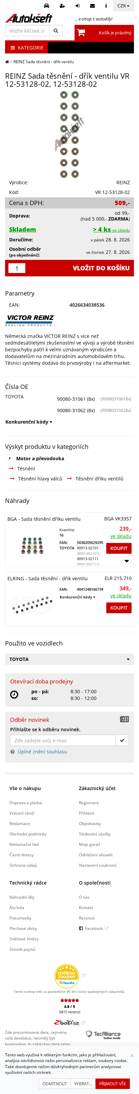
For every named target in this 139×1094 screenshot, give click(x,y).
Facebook (94, 928)
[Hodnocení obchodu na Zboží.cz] (69, 1022)
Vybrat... (83, 1084)
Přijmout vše (112, 1084)
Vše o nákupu (25, 788)
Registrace (89, 802)
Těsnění (26, 468)
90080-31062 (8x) (76, 410)
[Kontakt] (93, 5)
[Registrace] (63, 5)
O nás (84, 897)
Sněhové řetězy (23, 938)
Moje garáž (89, 844)
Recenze (87, 918)
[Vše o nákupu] (107, 5)
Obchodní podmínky (28, 833)
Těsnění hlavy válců (40, 478)
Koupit (119, 548)
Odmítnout (55, 1084)
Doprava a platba (25, 802)
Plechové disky (23, 928)
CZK (121, 5)
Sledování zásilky (95, 833)
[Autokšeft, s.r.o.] (28, 18)
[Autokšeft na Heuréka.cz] (69, 975)
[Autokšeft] (7, 61)
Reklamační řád (23, 844)
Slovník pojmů (22, 949)
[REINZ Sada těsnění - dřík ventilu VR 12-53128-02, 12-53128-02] (69, 134)
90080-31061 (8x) (76, 399)
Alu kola (16, 907)
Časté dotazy (21, 854)
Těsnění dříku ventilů (99, 478)
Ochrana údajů (23, 865)
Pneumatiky (20, 918)
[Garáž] (47, 5)
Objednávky (90, 823)
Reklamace (19, 823)
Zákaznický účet (97, 788)
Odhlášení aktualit (96, 854)
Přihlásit (86, 813)
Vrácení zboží (21, 813)
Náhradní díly (21, 897)
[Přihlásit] (78, 5)
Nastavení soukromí (97, 865)
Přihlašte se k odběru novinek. (45, 729)
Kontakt (86, 907)
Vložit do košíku (101, 268)
